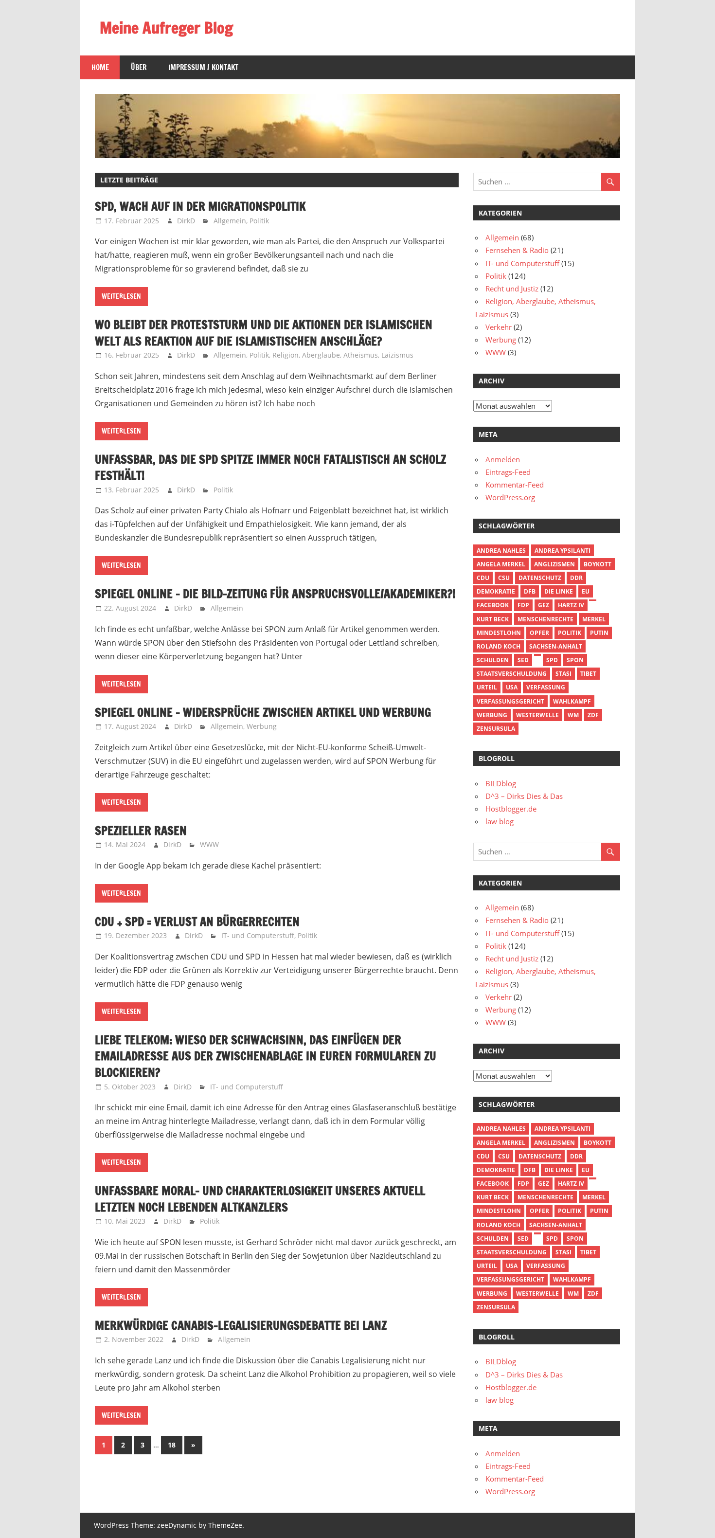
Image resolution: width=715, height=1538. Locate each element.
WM (573, 715)
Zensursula (496, 728)
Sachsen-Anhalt (555, 646)
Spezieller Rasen (141, 830)
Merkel (594, 619)
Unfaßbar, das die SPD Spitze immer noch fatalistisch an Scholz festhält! (270, 467)
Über (138, 67)
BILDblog (500, 783)
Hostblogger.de (510, 809)
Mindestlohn (499, 633)
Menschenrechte (545, 619)
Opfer (539, 633)
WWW (209, 844)
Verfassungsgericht (510, 701)
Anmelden (502, 459)
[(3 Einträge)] (592, 600)
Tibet (588, 673)
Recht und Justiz (511, 288)
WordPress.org (510, 497)
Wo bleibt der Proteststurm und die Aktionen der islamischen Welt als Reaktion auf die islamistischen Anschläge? (263, 332)
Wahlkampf (572, 701)
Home (100, 67)
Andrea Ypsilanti (562, 550)
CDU (483, 578)
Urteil (487, 687)
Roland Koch (498, 646)
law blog (499, 821)
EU (586, 591)
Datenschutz (539, 578)
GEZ (543, 605)
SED (523, 660)
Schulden (493, 660)
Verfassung (545, 687)
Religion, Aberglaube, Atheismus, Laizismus (342, 355)
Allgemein (230, 220)
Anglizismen (554, 564)
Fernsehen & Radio (517, 250)
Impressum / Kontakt (203, 67)
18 (172, 1444)
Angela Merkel (501, 564)
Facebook (493, 605)
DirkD (186, 220)
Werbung (262, 726)
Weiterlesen (121, 296)
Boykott (597, 564)
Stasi (563, 673)
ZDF (593, 715)
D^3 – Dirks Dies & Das (524, 796)
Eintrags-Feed (508, 472)
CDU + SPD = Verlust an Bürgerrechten (197, 921)
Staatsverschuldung (512, 673)
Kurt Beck (493, 619)
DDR (576, 578)
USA (512, 687)
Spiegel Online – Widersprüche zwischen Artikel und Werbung (263, 712)
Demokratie (496, 591)
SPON (575, 660)
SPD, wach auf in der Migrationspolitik (200, 206)
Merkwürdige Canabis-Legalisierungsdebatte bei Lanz (241, 1325)
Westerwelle (537, 715)
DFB (530, 591)
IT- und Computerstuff (257, 935)
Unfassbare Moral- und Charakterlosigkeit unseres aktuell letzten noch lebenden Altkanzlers (260, 1198)
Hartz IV (571, 605)
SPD (552, 660)
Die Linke (558, 591)
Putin (599, 633)
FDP (523, 605)
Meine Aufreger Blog (166, 28)
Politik (259, 220)
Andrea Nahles (501, 550)
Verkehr (498, 327)
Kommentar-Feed (514, 484)
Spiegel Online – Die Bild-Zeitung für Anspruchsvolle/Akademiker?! (275, 593)
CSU (504, 578)
